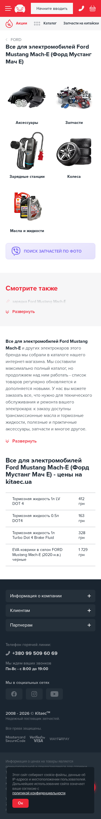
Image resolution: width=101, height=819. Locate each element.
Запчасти (74, 123)
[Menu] (8, 8)
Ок (20, 803)
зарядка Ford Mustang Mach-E (39, 301)
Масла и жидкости (27, 231)
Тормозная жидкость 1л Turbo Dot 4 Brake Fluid (33, 535)
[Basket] (93, 8)
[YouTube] (54, 694)
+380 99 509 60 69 (35, 653)
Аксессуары (27, 123)
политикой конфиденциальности (38, 793)
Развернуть (23, 312)
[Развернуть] (21, 441)
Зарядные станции (27, 176)
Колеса (74, 176)
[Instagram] (34, 694)
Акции (21, 23)
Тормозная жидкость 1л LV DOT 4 (36, 501)
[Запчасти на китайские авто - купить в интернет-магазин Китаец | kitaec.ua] (20, 8)
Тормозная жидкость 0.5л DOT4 (35, 518)
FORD (16, 39)
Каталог (50, 23)
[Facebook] (14, 694)
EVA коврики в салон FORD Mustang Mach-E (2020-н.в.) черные (37, 554)
